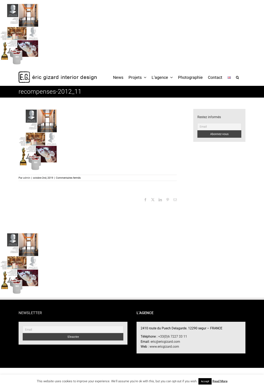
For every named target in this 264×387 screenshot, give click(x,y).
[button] (237, 77)
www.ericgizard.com (164, 347)
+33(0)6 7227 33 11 (172, 336)
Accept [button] (205, 381)
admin (26, 177)
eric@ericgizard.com (165, 342)
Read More (219, 381)
